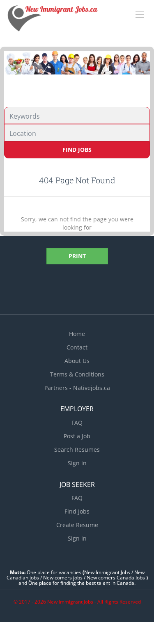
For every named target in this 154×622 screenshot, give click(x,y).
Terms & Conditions (77, 374)
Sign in (77, 463)
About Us (77, 361)
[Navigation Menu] (140, 14)
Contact (77, 347)
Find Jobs (77, 149)
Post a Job (77, 436)
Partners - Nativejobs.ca (77, 388)
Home (77, 334)
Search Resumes (77, 449)
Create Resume (77, 525)
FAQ (77, 422)
